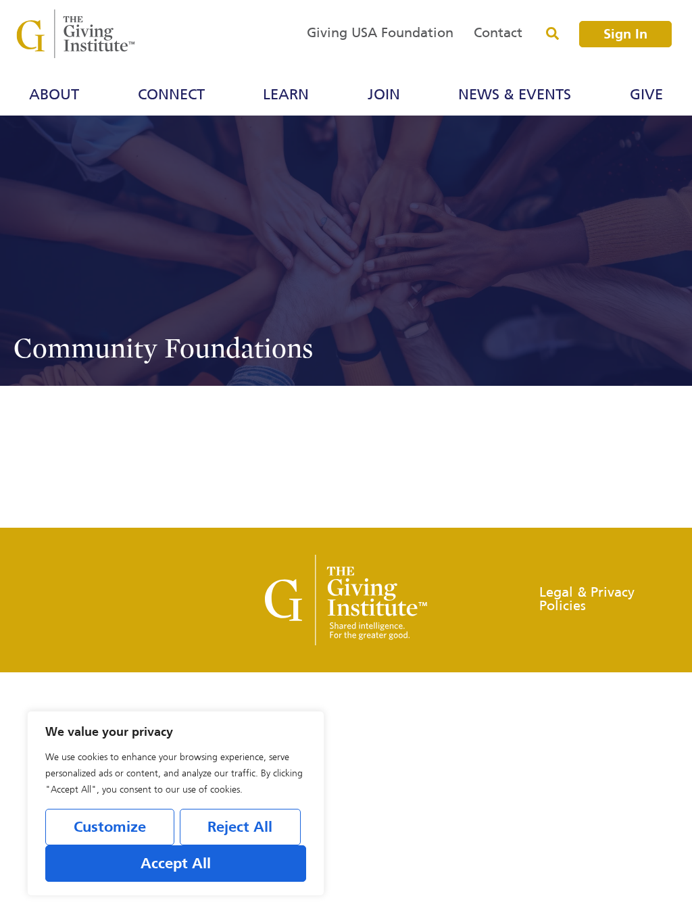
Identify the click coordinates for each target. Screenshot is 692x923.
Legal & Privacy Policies (587, 600)
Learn (286, 95)
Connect (171, 95)
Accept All (176, 864)
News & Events (514, 95)
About (54, 95)
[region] (175, 803)
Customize (110, 827)
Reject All (239, 827)
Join (384, 95)
